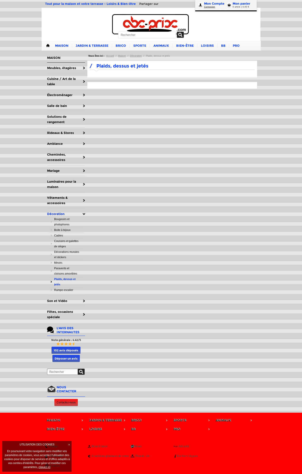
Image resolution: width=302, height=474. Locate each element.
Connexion (209, 7)
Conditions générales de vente (110, 456)
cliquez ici (44, 467)
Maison (122, 55)
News (138, 446)
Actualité (183, 446)
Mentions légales (187, 456)
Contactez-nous (66, 402)
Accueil (110, 55)
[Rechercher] (180, 35)
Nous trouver (99, 446)
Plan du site (143, 456)
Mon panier (241, 4)
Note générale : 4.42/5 (66, 340)
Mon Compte (214, 4)
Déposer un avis (66, 358)
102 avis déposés (66, 350)
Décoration (136, 55)
